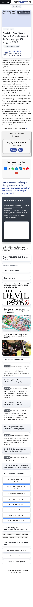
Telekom (12, 537)
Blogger (19, 572)
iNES (26, 537)
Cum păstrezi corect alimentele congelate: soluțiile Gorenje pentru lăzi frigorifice (16, 310)
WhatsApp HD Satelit (16, 494)
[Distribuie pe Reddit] (24, 169)
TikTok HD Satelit (16, 505)
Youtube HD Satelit (16, 499)
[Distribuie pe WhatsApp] (12, 169)
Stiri (11, 29)
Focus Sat (17, 534)
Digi (4, 534)
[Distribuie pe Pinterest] (27, 169)
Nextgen (25, 534)
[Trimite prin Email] (16, 173)
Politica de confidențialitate (17, 562)
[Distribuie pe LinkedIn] (20, 169)
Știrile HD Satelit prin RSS (16, 520)
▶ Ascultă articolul (24, 12)
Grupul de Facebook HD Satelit (16, 487)
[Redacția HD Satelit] (5, 53)
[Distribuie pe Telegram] (16, 169)
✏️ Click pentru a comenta (11, 46)
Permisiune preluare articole (16, 550)
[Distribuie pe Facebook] (5, 169)
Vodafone (20, 537)
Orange (5, 537)
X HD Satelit (16, 510)
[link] (16, 294)
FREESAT (9, 534)
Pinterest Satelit (16, 515)
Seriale (6, 29)
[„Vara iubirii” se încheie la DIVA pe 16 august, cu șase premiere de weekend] (16, 348)
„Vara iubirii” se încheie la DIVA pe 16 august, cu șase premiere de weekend (16, 335)
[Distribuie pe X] (9, 169)
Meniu (5, 2)
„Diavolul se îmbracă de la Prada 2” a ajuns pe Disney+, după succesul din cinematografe (16, 285)
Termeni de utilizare (16, 556)
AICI (26, 128)
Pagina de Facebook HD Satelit (16, 480)
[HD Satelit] (22, 2)
